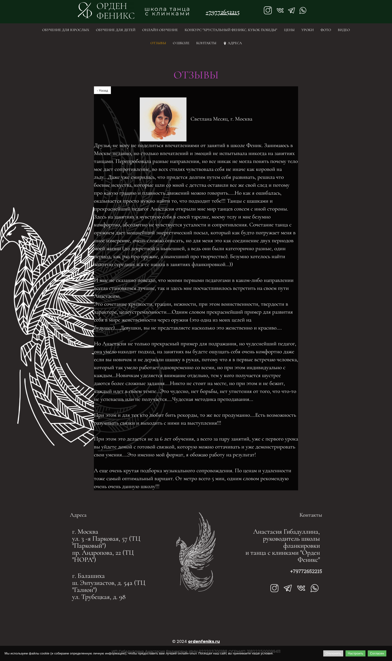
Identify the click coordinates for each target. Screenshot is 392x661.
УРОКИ (307, 30)
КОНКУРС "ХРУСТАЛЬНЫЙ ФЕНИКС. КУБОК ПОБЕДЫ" (231, 30)
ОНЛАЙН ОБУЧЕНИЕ (160, 30)
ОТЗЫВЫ (158, 43)
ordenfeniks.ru (204, 641)
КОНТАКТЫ (206, 43)
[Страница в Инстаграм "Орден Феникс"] (267, 10)
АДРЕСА (233, 43)
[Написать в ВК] (301, 588)
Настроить (355, 653)
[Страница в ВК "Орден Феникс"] (280, 10)
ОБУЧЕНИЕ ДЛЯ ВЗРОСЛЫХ (65, 30)
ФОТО (326, 30)
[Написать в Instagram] (274, 588)
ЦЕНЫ (289, 30)
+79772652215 (223, 11)
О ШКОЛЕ (181, 43)
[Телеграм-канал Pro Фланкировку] (291, 10)
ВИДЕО (344, 30)
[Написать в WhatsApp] (303, 10)
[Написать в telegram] (287, 588)
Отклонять (333, 653)
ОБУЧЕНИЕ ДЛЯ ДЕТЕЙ (115, 30)
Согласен (377, 653)
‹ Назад (102, 90)
